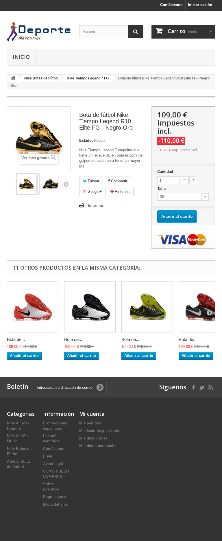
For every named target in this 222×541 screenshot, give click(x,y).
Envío (48, 456)
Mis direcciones (93, 438)
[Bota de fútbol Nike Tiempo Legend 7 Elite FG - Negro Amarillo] (147, 307)
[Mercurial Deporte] (39, 31)
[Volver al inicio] (13, 78)
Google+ (94, 191)
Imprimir (95, 205)
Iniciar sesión (200, 5)
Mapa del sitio (55, 504)
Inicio (21, 56)
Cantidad (165, 171)
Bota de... (16, 339)
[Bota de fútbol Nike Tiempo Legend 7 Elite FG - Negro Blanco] (90, 307)
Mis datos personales (98, 446)
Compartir (118, 181)
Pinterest (122, 191)
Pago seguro (54, 497)
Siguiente (66, 184)
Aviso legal (53, 464)
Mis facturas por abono (100, 431)
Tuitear (92, 181)
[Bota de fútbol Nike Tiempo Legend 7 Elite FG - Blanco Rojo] (32, 307)
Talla (162, 188)
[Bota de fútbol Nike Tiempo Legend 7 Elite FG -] (26, 184)
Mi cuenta (92, 413)
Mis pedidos (90, 423)
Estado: (86, 140)
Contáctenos (171, 5)
